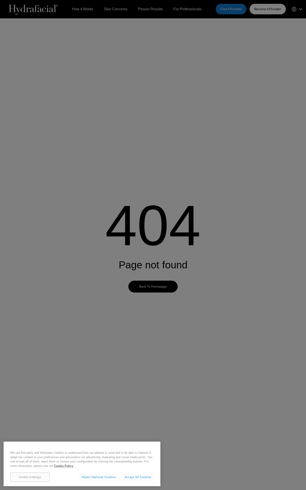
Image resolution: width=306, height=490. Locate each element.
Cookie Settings (30, 477)
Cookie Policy (63, 466)
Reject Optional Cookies (99, 477)
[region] (82, 464)
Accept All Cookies (138, 477)
